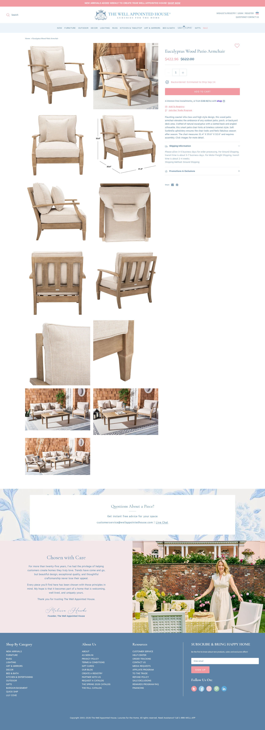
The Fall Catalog (92, 687)
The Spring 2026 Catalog (96, 684)
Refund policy (140, 677)
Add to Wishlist (237, 45)
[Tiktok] (224, 688)
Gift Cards (88, 666)
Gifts (9, 684)
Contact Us (139, 662)
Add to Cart (202, 91)
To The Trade (140, 673)
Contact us (253, 17)
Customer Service (142, 651)
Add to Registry (176, 107)
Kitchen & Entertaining (19, 677)
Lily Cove (11, 695)
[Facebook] (201, 688)
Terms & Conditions (93, 662)
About (85, 651)
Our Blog (87, 669)
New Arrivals (14, 651)
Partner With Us (91, 677)
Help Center (139, 655)
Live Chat (162, 522)
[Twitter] (194, 688)
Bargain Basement (16, 687)
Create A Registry (92, 673)
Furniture (12, 655)
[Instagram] (209, 688)
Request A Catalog (93, 680)
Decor (9, 669)
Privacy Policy (90, 658)
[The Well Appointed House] (133, 15)
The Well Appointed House (103, 717)
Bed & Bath (12, 673)
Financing (138, 687)
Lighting (11, 662)
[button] (257, 13)
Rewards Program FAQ (145, 684)
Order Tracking (141, 658)
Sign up (200, 669)
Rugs (9, 658)
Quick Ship (12, 691)
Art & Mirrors (14, 666)
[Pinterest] (216, 688)
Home (27, 38)
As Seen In (87, 655)
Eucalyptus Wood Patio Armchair (45, 38)
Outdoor (11, 680)
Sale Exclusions (141, 680)
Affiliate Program (143, 669)
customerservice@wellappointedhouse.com (125, 522)
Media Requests (141, 666)
